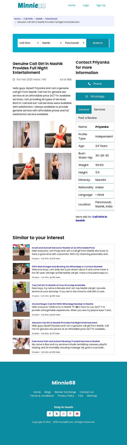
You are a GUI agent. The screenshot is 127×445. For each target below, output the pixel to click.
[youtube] (77, 413)
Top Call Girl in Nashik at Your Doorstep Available (58, 285)
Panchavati (51, 18)
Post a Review (87, 118)
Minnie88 (63, 382)
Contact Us (87, 392)
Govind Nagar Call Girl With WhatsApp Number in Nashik (62, 303)
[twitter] (57, 413)
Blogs (47, 392)
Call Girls (28, 18)
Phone (97, 84)
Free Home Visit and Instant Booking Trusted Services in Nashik (66, 341)
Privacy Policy (66, 396)
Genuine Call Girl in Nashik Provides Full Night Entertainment (64, 322)
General (83, 109)
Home (71, 5)
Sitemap (92, 396)
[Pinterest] (70, 413)
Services (99, 109)
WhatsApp (97, 96)
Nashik (39, 18)
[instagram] (63, 413)
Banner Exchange (65, 392)
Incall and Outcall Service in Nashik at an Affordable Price (63, 247)
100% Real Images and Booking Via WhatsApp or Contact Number (67, 266)
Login (86, 5)
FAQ (80, 396)
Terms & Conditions (42, 396)
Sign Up (100, 5)
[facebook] (50, 413)
